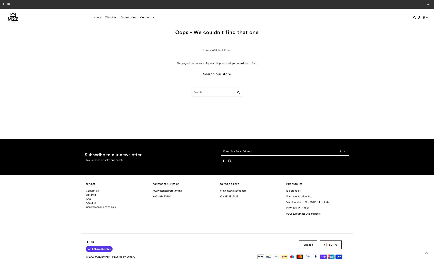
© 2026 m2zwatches (98, 256)
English (308, 244)
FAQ (88, 198)
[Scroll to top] (427, 253)
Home (205, 50)
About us (91, 202)
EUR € (333, 244)
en (428, 4)
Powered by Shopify (123, 256)
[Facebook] (3, 4)
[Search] (414, 17)
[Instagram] (8, 4)
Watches (91, 194)
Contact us (92, 190)
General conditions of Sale (101, 206)
